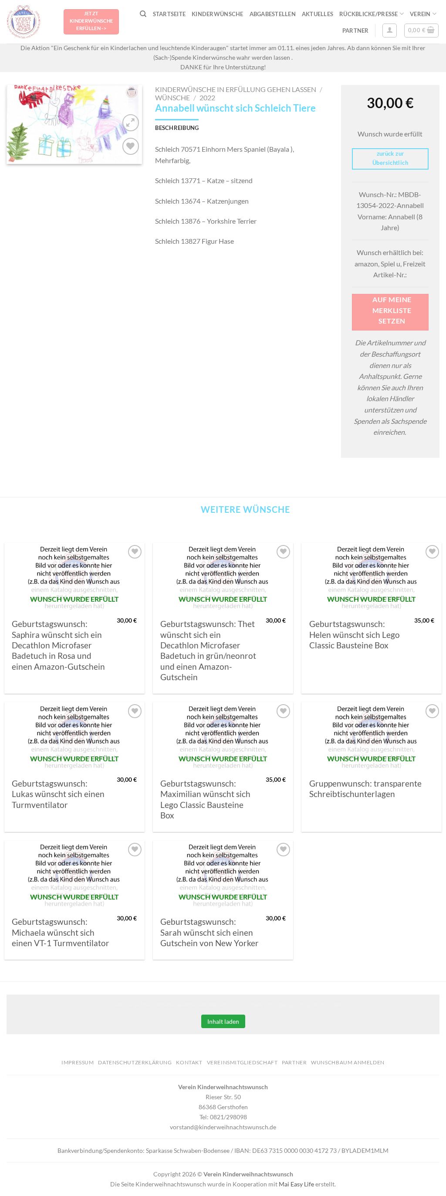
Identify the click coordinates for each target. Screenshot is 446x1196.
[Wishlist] (130, 146)
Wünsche (172, 97)
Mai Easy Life (296, 1184)
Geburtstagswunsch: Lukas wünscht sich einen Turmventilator (58, 794)
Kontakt (189, 1062)
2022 (207, 97)
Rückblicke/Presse (368, 13)
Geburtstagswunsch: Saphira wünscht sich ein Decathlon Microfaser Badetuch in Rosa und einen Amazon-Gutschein (58, 645)
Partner (355, 30)
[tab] (177, 127)
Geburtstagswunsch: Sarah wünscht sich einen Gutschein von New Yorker (209, 932)
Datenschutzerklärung (135, 1062)
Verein (420, 13)
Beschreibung (177, 127)
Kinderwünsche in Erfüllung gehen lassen (235, 89)
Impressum (77, 1062)
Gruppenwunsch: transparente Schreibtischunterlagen (365, 789)
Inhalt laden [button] (223, 1021)
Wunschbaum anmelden (348, 1062)
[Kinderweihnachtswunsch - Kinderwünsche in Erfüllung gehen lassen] (29, 22)
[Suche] (143, 14)
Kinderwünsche (217, 13)
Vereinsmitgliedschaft (242, 1062)
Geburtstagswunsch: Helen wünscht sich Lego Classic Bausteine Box (354, 634)
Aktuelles (317, 13)
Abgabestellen (273, 13)
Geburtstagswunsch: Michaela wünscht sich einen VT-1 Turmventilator (60, 932)
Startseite (169, 13)
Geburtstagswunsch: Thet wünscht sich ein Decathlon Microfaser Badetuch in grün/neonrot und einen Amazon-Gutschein (208, 650)
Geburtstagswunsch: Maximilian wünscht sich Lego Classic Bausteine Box (205, 799)
